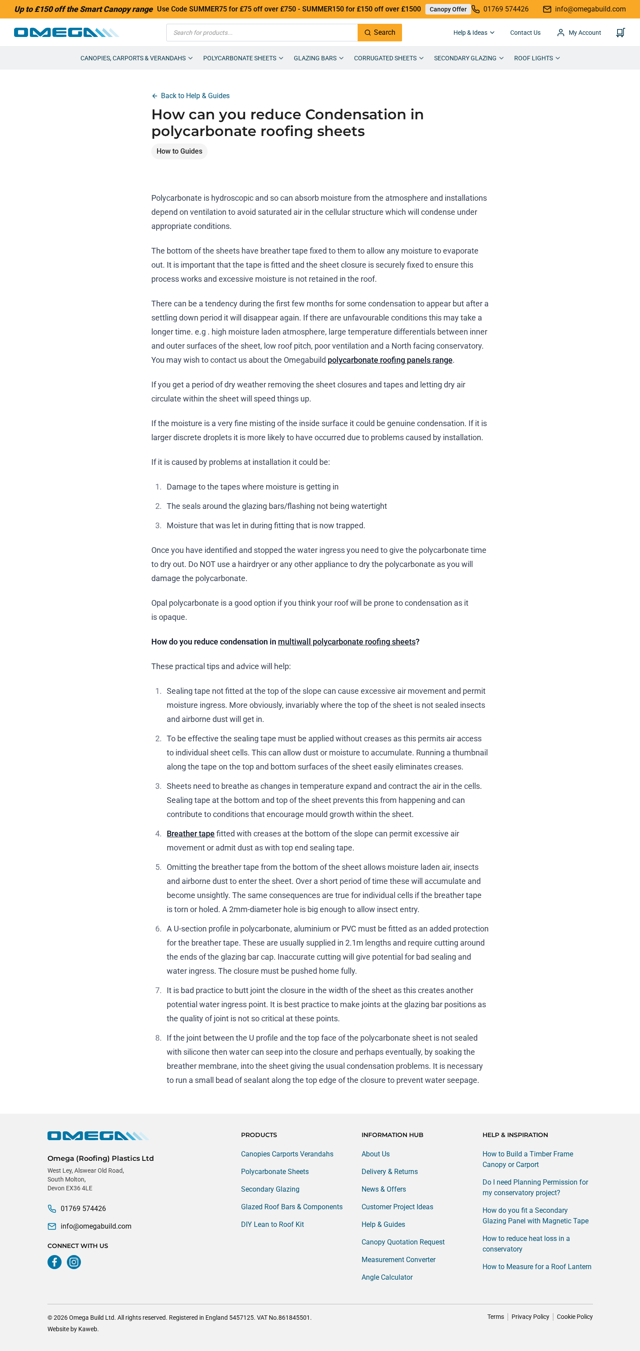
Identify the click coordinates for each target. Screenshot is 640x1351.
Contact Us (525, 32)
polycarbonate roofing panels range (390, 359)
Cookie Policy (575, 1316)
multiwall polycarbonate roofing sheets (347, 641)
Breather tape (191, 833)
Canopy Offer (448, 9)
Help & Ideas (470, 32)
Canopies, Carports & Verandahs (133, 58)
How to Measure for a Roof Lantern (537, 1267)
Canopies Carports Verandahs (287, 1154)
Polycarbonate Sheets (239, 58)
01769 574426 (83, 1208)
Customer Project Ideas (397, 1207)
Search (384, 32)
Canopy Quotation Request (403, 1242)
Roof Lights (533, 58)
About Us (376, 1154)
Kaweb (87, 1329)
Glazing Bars (315, 58)
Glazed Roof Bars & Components (292, 1207)
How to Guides (179, 151)
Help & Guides (383, 1224)
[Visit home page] (101, 1135)
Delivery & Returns (390, 1171)
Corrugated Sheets (385, 58)
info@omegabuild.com (96, 1226)
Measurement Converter (398, 1259)
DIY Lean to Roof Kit (272, 1224)
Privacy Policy (530, 1316)
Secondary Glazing (465, 58)
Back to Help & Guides (195, 96)
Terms (495, 1316)
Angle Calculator (387, 1277)
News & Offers (384, 1189)
